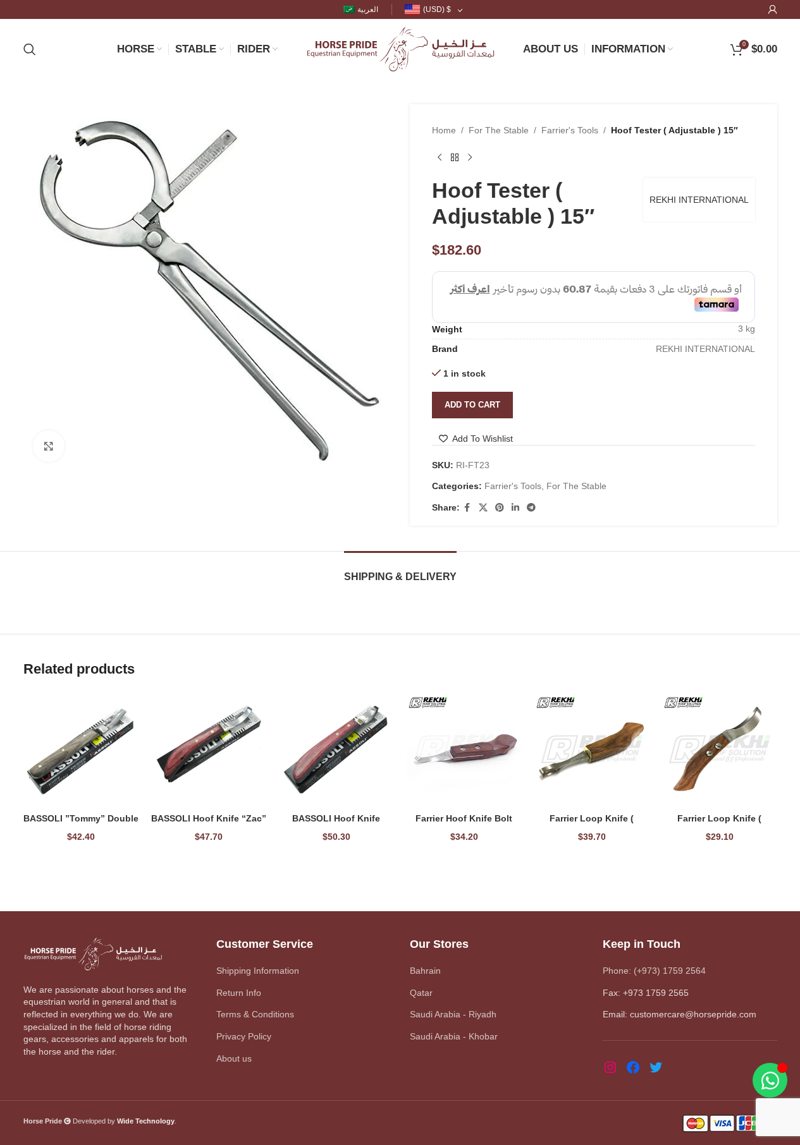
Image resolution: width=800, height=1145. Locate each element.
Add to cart (472, 404)
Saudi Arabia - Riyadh (453, 1014)
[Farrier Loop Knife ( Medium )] (719, 749)
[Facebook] (633, 1067)
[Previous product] (439, 157)
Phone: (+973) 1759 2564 (654, 971)
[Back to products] (454, 157)
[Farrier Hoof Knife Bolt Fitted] (464, 749)
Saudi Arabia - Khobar (454, 1036)
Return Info (238, 993)
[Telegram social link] (531, 507)
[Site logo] (400, 48)
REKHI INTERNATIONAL (699, 200)
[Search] (29, 49)
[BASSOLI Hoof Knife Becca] (336, 749)
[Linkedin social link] (515, 507)
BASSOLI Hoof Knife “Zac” (208, 818)
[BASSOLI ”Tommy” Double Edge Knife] (80, 749)
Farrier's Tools (569, 130)
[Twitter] (655, 1067)
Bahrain (425, 971)
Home (444, 130)
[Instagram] (610, 1067)
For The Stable (499, 130)
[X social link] (483, 507)
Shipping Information (257, 971)
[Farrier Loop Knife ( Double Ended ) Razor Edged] (591, 749)
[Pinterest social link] (499, 507)
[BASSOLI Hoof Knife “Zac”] (208, 749)
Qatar (421, 993)
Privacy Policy (243, 1036)
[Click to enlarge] (49, 446)
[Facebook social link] (467, 507)
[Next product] (469, 157)
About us (234, 1058)
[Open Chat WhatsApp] (770, 1080)
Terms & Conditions (255, 1014)
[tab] (400, 570)
